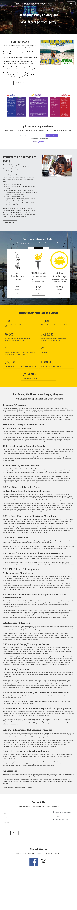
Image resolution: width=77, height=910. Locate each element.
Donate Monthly (38, 294)
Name (6, 813)
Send (14, 833)
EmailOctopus (41, 141)
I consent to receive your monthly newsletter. (39, 138)
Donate (71, 3)
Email (6, 817)
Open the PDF (10, 222)
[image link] (33, 862)
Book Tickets (20, 83)
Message (6, 822)
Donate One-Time (17, 294)
